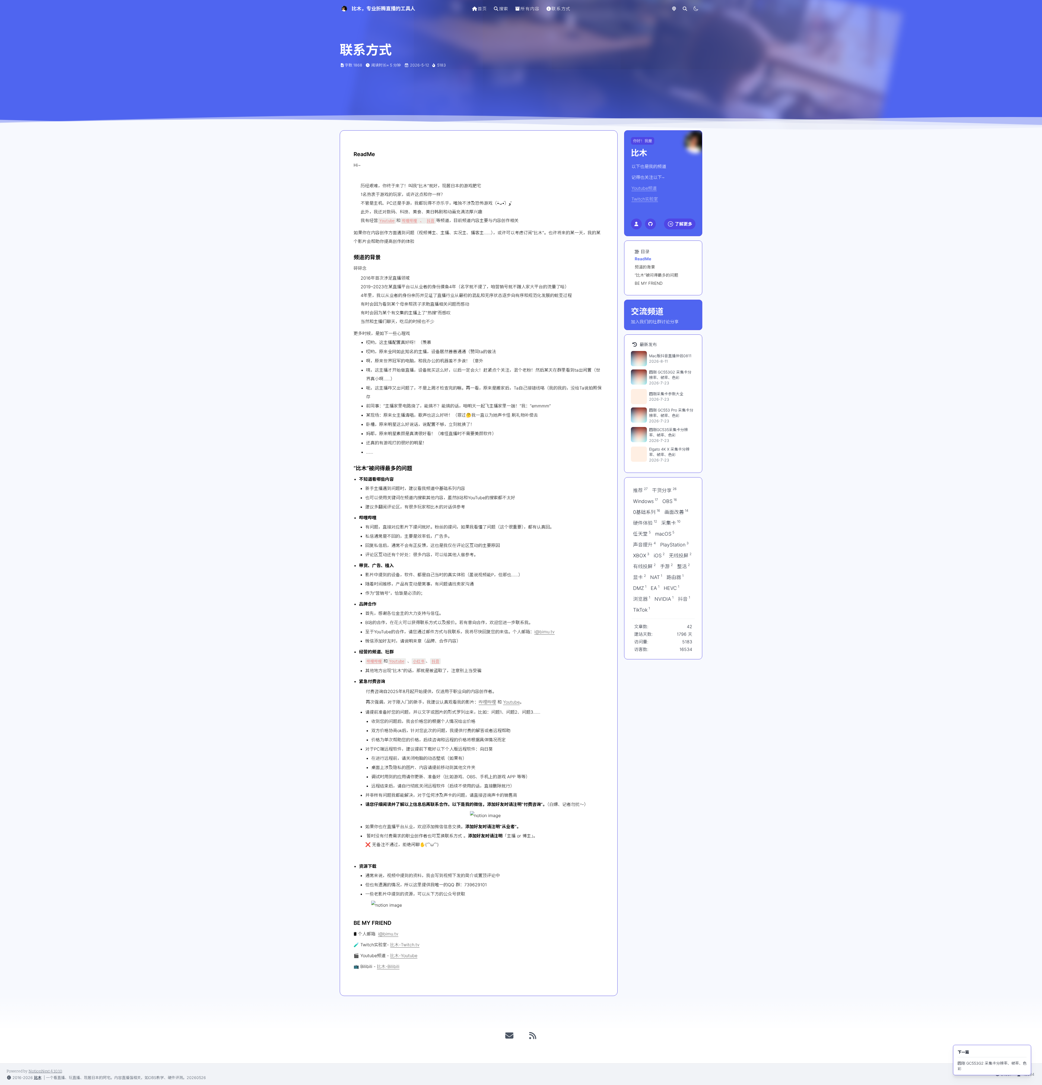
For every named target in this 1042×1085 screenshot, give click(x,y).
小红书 (418, 661)
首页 (482, 8)
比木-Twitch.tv (405, 944)
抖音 (430, 221)
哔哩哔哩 (409, 221)
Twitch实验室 (644, 199)
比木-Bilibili (388, 966)
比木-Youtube (403, 955)
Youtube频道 (644, 188)
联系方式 (560, 8)
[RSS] (533, 1035)
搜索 (504, 8)
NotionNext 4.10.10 (45, 1071)
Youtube (387, 221)
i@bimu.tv (544, 631)
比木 (38, 1077)
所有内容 (529, 8)
